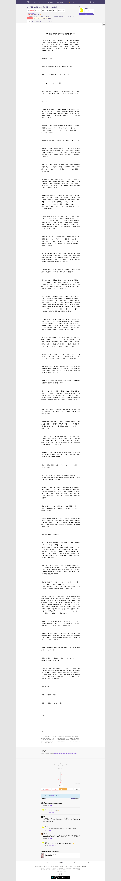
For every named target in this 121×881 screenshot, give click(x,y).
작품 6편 (88, 12)
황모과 (86, 8)
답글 (48, 805)
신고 (77, 789)
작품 (29, 21)
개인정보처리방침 (72, 866)
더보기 (75, 16)
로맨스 (34, 13)
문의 (79, 869)
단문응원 (38, 21)
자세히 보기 (50, 742)
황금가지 (57, 871)
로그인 (52, 795)
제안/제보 (57, 866)
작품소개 (50, 21)
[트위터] (59, 874)
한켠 (44, 816)
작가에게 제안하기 (86, 14)
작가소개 (60, 10)
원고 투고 (48, 866)
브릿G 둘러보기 (42, 866)
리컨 (44, 802)
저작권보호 (78, 866)
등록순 (76, 798)
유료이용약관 (66, 866)
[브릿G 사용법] (73, 2)
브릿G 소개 (37, 866)
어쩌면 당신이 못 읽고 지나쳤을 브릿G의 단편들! (39, 18)
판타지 (31, 13)
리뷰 (33, 21)
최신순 (73, 798)
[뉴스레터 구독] (61, 874)
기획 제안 (52, 866)
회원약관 (61, 866)
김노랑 (44, 833)
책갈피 (45, 21)
